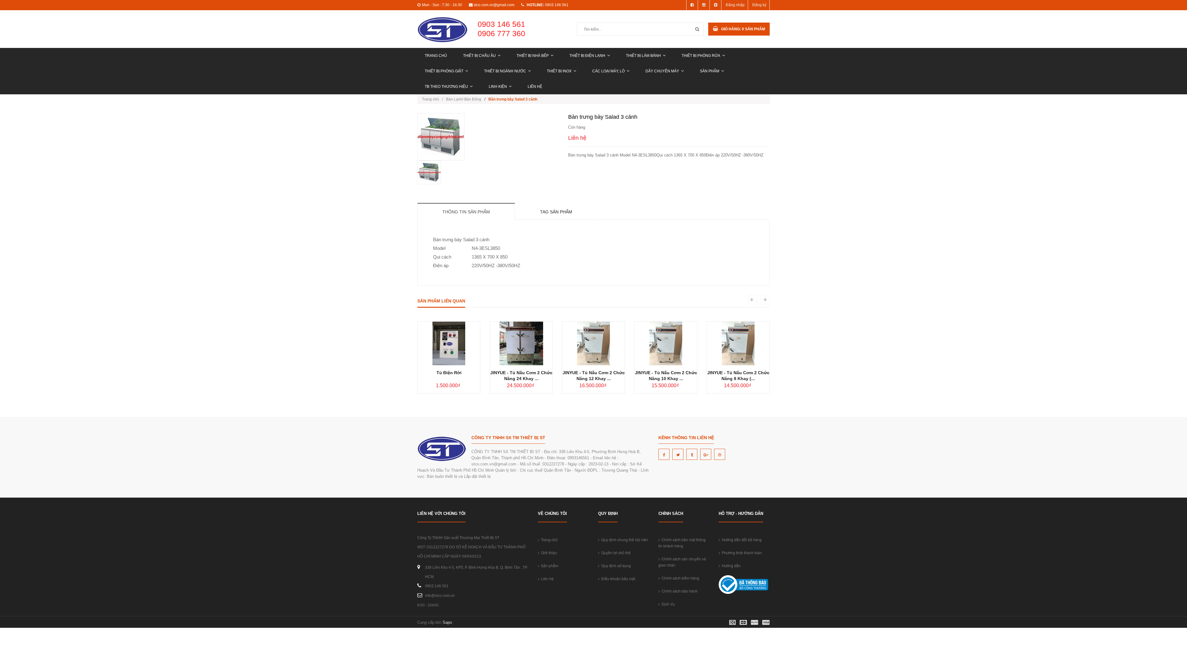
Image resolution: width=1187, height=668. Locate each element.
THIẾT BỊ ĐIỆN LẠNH (587, 56)
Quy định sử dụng (615, 565)
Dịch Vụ (667, 603)
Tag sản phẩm (556, 211)
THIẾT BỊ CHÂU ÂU (479, 56)
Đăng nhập (735, 5)
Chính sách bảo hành (679, 590)
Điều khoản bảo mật (617, 578)
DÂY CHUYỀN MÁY (662, 71)
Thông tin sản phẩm (466, 211)
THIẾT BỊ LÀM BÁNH (643, 56)
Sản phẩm (709, 71)
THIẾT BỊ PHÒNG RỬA (701, 56)
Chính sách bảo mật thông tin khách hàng (682, 542)
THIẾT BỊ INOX (559, 71)
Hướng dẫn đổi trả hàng (741, 539)
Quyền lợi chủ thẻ (615, 552)
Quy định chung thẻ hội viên (623, 539)
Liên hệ (535, 86)
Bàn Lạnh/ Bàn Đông (463, 99)
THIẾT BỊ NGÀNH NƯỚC (505, 71)
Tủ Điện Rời (449, 372)
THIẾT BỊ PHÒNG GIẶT (444, 71)
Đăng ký (759, 5)
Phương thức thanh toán (741, 552)
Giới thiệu (548, 552)
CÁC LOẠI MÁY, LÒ (608, 71)
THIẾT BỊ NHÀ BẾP (533, 56)
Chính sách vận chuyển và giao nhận (682, 561)
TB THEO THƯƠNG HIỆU (446, 86)
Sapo (447, 622)
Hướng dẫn (730, 565)
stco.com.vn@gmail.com (494, 5)
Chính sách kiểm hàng (679, 577)
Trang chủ (436, 56)
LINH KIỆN (498, 86)
